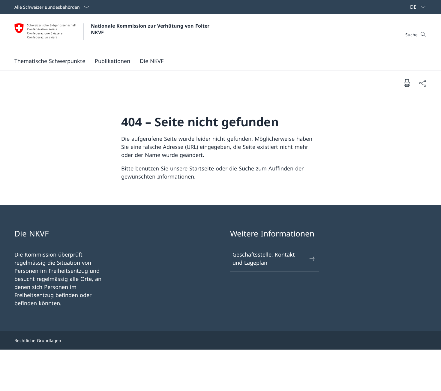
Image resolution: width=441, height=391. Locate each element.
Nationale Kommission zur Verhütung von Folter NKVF (151, 29)
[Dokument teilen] (422, 83)
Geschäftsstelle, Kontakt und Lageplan (263, 258)
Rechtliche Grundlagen (37, 340)
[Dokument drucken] (407, 83)
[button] (50, 61)
